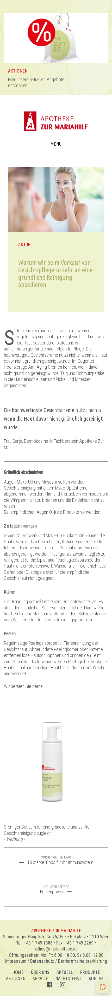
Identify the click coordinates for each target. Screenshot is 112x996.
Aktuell (65, 972)
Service (40, 978)
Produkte (90, 972)
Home (18, 972)
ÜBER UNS (40, 972)
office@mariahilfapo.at (56, 949)
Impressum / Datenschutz (29, 961)
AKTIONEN (16, 978)
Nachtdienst (68, 978)
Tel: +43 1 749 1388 (34, 943)
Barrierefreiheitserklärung (82, 961)
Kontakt (97, 978)
